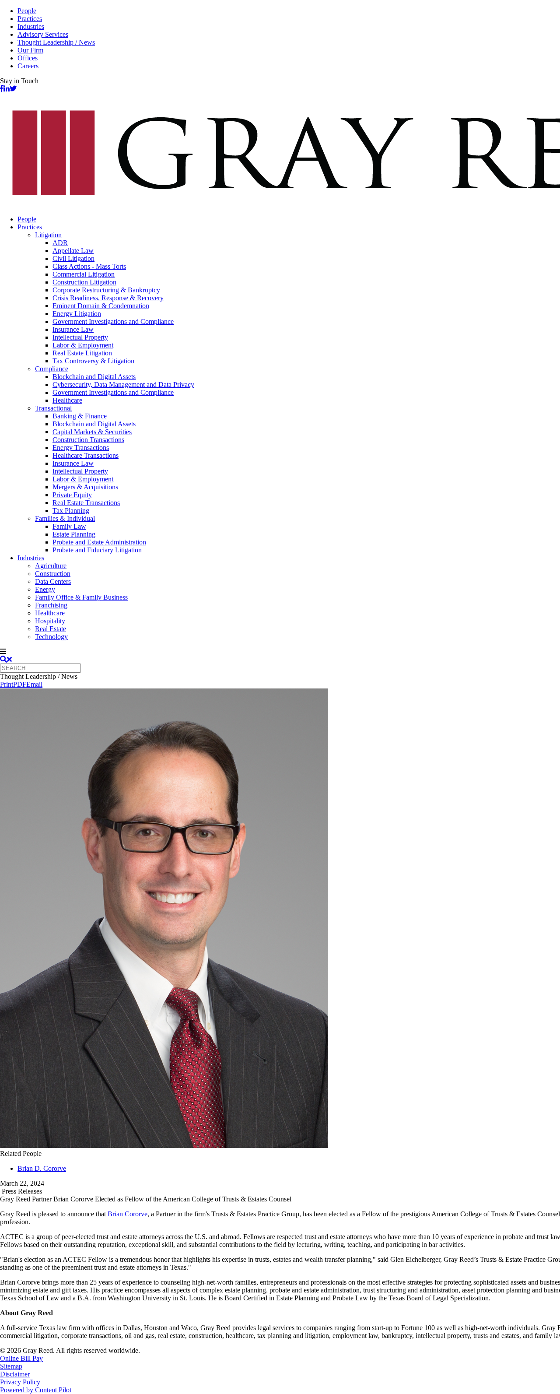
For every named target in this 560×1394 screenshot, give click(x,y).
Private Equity (72, 495)
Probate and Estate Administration (99, 542)
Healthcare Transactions (85, 455)
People (27, 10)
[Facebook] (2, 88)
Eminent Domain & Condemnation (100, 305)
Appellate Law (73, 250)
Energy (45, 589)
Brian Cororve (127, 1214)
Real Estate (50, 628)
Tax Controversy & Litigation (93, 361)
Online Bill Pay (21, 1358)
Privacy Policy (20, 1382)
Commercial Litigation (83, 274)
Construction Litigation (84, 282)
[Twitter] (13, 88)
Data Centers (53, 581)
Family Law (69, 526)
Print (6, 684)
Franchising (51, 605)
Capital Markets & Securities (92, 431)
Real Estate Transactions (86, 502)
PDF (19, 684)
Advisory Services (43, 34)
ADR (60, 242)
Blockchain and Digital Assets (94, 376)
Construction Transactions (88, 439)
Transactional (53, 408)
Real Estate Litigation (82, 353)
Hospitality (50, 621)
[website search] (6, 659)
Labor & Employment (82, 345)
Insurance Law (73, 329)
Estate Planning (73, 534)
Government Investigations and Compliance (113, 321)
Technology (51, 636)
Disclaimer (15, 1374)
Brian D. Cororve (42, 1168)
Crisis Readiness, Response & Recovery (108, 298)
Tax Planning (70, 510)
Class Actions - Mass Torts (89, 266)
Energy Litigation (76, 313)
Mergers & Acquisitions (85, 487)
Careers (28, 66)
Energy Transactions (80, 447)
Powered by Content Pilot (35, 1390)
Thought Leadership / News (56, 42)
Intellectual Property (80, 337)
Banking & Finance (79, 416)
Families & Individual (65, 518)
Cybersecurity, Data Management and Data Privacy (123, 384)
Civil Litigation (73, 258)
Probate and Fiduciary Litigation (97, 550)
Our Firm (30, 50)
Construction (52, 573)
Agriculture (50, 565)
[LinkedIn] (7, 88)
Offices (28, 58)
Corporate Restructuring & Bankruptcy (106, 290)
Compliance (51, 368)
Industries (31, 26)
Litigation (48, 235)
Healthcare (67, 400)
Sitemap (11, 1366)
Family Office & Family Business (81, 597)
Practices (30, 18)
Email (34, 684)
